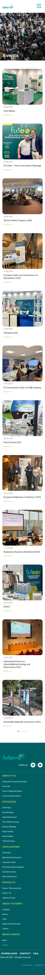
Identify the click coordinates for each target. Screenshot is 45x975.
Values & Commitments (11, 924)
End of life (6, 786)
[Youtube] (40, 765)
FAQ (35, 953)
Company (6, 909)
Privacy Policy (27, 965)
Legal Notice (39, 965)
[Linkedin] (33, 765)
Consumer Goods (8, 862)
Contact (25, 953)
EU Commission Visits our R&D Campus (22, 387)
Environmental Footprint (11, 796)
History (5, 914)
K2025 (7, 606)
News (4, 940)
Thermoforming (8, 841)
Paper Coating (7, 831)
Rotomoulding (7, 836)
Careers (5, 929)
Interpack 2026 (11, 333)
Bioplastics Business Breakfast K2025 (22, 552)
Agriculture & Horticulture (11, 857)
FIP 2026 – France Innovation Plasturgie (22, 165)
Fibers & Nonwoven (9, 817)
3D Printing (6, 808)
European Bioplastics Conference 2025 (22, 497)
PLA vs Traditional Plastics (12, 791)
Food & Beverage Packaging (13, 867)
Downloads (9, 953)
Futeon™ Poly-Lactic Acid (11, 888)
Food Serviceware (9, 872)
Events (5, 945)
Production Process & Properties (14, 782)
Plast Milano (9, 111)
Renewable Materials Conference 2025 (22, 722)
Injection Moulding (9, 827)
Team (4, 919)
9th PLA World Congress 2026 (18, 220)
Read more (8, 115)
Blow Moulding (7, 812)
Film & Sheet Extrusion (10, 822)
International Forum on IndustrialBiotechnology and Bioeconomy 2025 (17, 664)
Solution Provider (9, 898)
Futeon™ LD (6, 893)
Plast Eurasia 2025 (12, 442)
